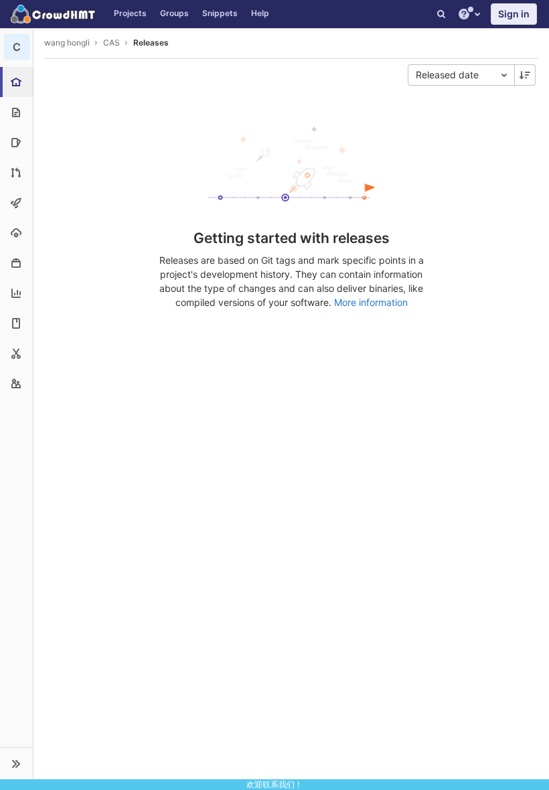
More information (371, 302)
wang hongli (67, 42)
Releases (151, 42)
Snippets (220, 13)
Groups (174, 13)
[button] (16, 763)
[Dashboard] (53, 14)
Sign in (514, 13)
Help (260, 13)
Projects (130, 13)
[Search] (441, 14)
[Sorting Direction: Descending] (525, 75)
